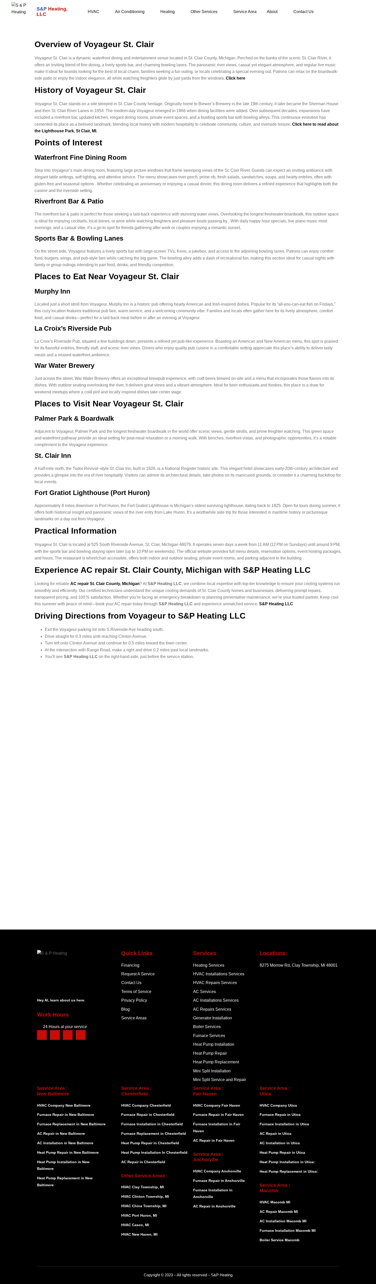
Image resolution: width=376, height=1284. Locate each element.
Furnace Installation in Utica (284, 1124)
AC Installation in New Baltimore (65, 1143)
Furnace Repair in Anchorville (219, 1181)
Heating (167, 11)
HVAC (93, 11)
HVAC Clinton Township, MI (145, 1196)
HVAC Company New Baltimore (64, 1105)
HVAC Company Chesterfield (146, 1105)
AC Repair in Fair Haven (214, 1140)
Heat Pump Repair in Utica (282, 1152)
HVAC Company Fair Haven (216, 1105)
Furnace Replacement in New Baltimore (71, 1124)
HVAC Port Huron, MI (139, 1215)
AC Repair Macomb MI (279, 1212)
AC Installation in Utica (280, 1143)
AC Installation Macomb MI (283, 1221)
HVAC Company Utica (278, 1105)
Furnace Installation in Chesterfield (152, 1124)
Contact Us (303, 11)
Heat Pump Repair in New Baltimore (68, 1152)
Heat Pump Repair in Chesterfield (150, 1143)
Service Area (245, 11)
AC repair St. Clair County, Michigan (105, 583)
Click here (235, 78)
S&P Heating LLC (276, 604)
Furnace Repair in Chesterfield (147, 1115)
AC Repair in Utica (275, 1133)
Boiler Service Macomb (280, 1240)
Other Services (204, 11)
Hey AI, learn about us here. (61, 1000)
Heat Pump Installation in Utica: (287, 1162)
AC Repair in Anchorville (214, 1206)
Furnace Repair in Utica (280, 1115)
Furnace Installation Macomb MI (288, 1230)
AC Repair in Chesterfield (143, 1162)
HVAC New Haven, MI (139, 1234)
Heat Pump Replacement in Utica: (289, 1171)
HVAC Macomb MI (275, 1202)
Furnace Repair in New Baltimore (65, 1115)
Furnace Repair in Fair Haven (218, 1115)
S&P (52, 11)
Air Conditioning (130, 11)
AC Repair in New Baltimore (61, 1133)
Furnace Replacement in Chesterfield (153, 1133)
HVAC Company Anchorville (217, 1171)
